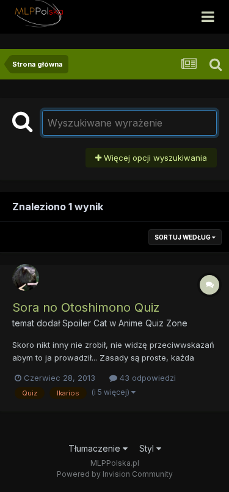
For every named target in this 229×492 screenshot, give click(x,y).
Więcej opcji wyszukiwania (154, 158)
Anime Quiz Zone (152, 323)
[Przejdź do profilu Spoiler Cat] (25, 277)
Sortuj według (183, 237)
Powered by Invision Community (115, 474)
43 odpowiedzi (146, 378)
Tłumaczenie (95, 448)
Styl (147, 448)
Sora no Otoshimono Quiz (85, 307)
